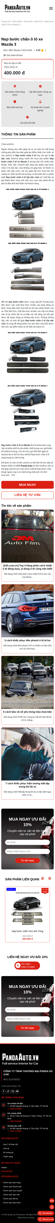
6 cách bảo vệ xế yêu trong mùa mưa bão (27, 711)
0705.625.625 (7, 1171)
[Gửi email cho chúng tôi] (13, 1091)
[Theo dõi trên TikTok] (8, 1091)
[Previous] (42, 878)
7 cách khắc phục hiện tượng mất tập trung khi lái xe (28, 785)
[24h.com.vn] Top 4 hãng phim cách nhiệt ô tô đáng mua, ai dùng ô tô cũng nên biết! (27, 567)
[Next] (49, 878)
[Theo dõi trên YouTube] (17, 1091)
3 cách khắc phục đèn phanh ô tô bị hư (27, 640)
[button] (51, 8)
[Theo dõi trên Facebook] (4, 1091)
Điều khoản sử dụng (26, 1218)
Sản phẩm (17, 21)
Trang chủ (5, 21)
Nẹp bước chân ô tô (33, 21)
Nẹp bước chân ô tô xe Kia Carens (27, 931)
